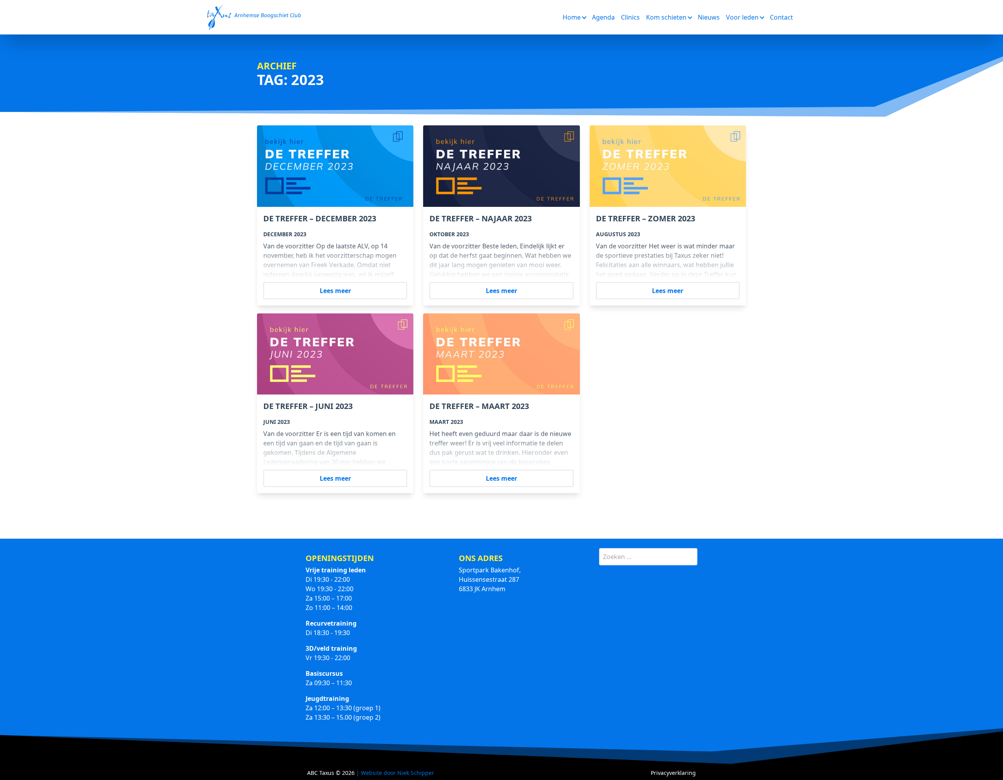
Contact (781, 17)
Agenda (603, 17)
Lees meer (335, 290)
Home (572, 17)
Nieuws (709, 17)
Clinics (630, 17)
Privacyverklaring (673, 772)
